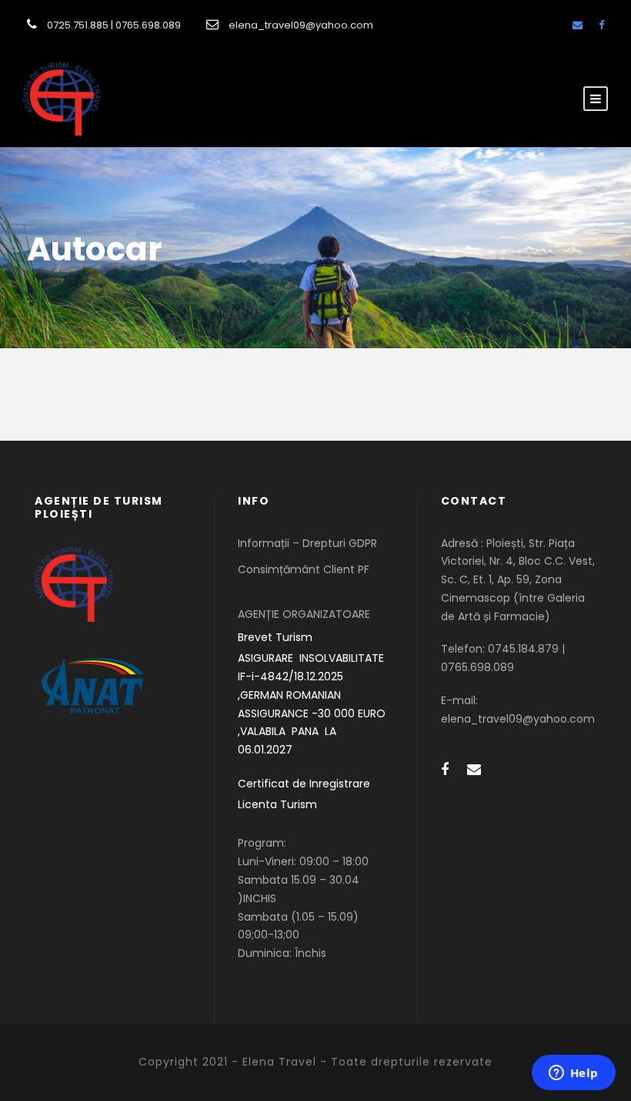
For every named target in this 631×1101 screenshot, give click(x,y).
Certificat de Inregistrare (304, 783)
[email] (578, 25)
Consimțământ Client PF (303, 569)
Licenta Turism (277, 804)
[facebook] (601, 25)
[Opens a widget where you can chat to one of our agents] (573, 1074)
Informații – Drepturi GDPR (307, 543)
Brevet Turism (275, 637)
